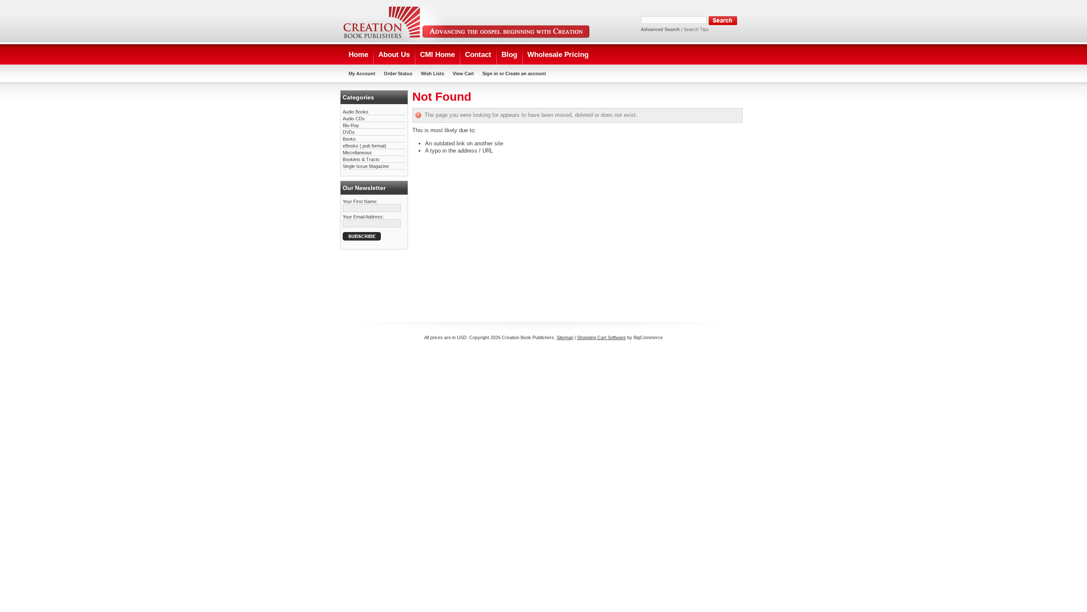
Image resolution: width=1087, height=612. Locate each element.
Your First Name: (360, 201)
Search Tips (696, 29)
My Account (362, 73)
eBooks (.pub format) (364, 145)
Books (349, 139)
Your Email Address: (363, 216)
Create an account (525, 73)
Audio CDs (354, 118)
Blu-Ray (351, 125)
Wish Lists (432, 73)
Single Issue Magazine (366, 166)
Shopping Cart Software (601, 337)
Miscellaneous (357, 152)
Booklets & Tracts (361, 159)
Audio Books (356, 111)
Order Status (398, 73)
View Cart (463, 73)
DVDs (349, 132)
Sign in (490, 73)
